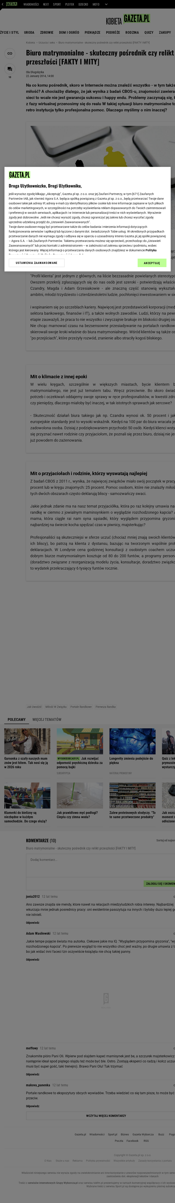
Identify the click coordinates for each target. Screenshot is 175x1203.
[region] (87, 219)
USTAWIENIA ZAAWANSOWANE (36, 263)
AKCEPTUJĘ (152, 263)
